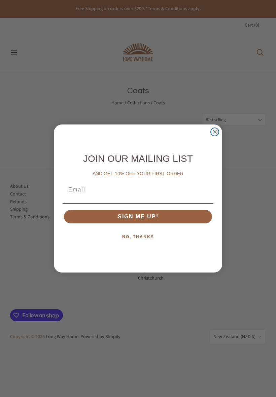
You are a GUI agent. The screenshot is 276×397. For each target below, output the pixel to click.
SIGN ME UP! (138, 216)
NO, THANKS (138, 236)
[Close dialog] (215, 132)
